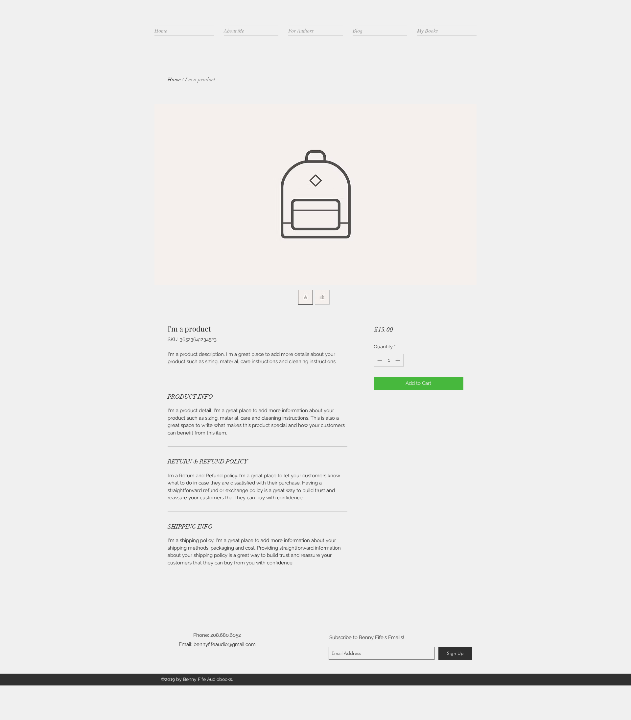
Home (174, 79)
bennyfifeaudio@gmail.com (225, 644)
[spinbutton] (388, 360)
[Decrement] (379, 360)
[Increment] (398, 360)
